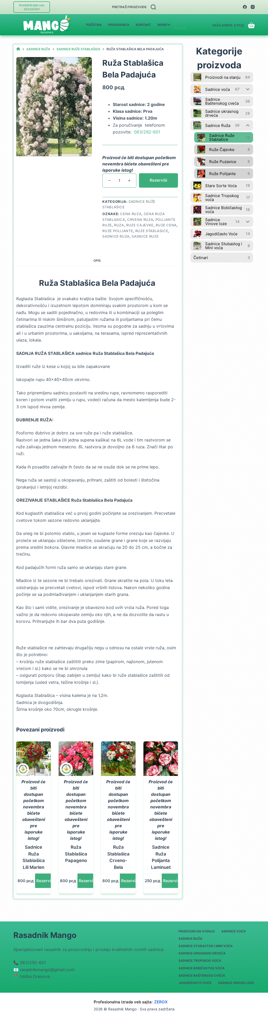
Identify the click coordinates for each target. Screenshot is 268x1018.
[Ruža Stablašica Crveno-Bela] (118, 758)
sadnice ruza (116, 236)
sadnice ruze (145, 236)
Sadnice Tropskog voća (199, 961)
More (162, 25)
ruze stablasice (151, 231)
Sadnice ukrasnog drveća (202, 953)
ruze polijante (117, 231)
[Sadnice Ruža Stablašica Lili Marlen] (33, 758)
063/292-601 (147, 132)
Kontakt (143, 25)
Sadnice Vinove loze (236, 983)
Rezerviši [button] (45, 880)
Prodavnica (118, 25)
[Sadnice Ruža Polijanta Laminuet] (160, 758)
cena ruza (130, 214)
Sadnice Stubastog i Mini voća (205, 946)
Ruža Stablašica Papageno (76, 853)
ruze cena (166, 225)
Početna (94, 25)
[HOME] (18, 49)
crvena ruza (140, 219)
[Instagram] (253, 7)
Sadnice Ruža (190, 939)
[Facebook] (245, 7)
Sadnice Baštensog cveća (201, 975)
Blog (178, 21)
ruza (119, 225)
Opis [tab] (97, 260)
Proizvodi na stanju (196, 931)
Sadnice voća (233, 931)
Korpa (179, 28)
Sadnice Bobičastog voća (201, 968)
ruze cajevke (140, 225)
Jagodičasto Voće (194, 983)
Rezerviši (158, 180)
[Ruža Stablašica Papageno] (76, 758)
